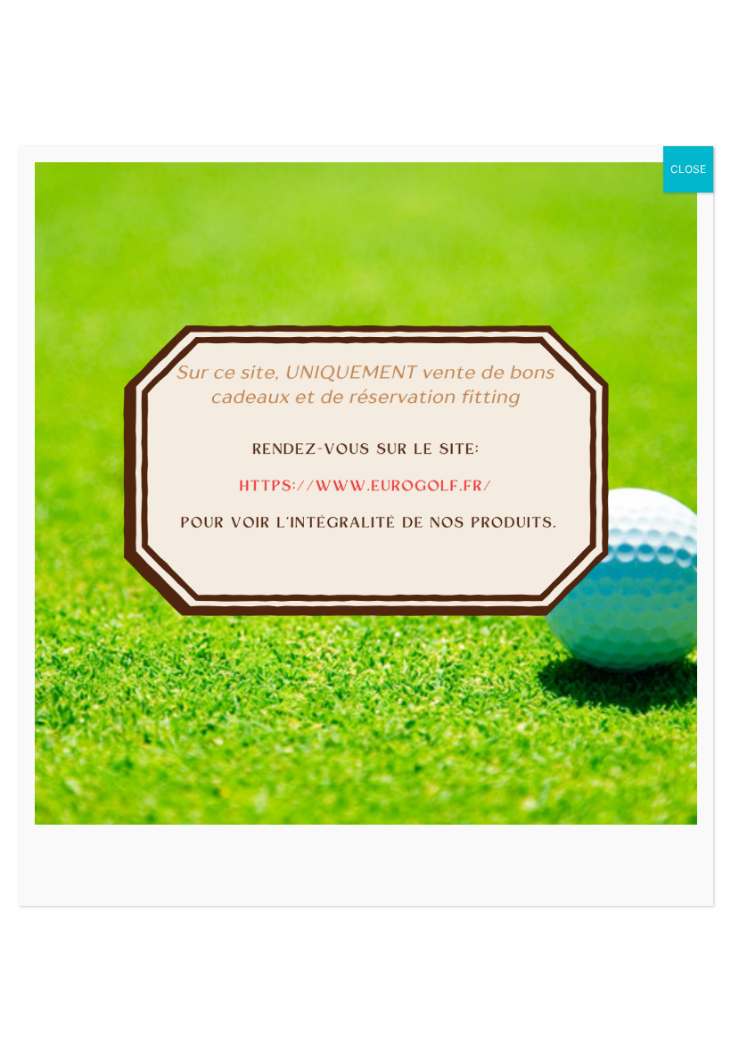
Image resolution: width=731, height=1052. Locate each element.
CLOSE (688, 169)
